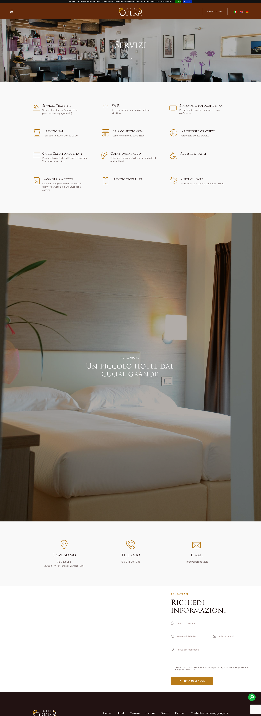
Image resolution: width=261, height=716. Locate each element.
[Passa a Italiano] (235, 11)
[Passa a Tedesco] (247, 11)
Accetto (178, 1)
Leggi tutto (187, 1)
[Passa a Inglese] (241, 11)
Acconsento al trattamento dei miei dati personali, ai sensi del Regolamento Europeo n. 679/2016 (211, 669)
